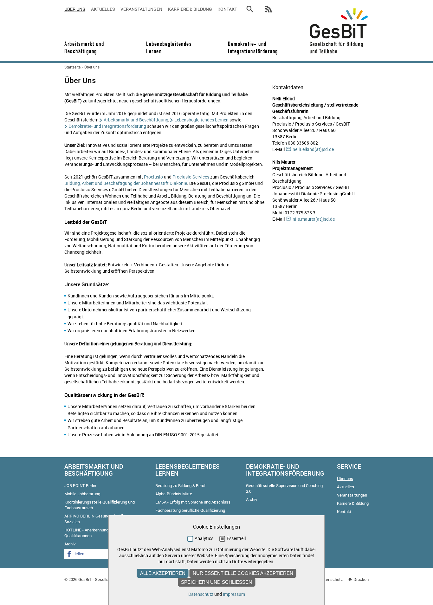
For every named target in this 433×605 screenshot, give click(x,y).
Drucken (361, 579)
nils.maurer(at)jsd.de (314, 219)
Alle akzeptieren (162, 573)
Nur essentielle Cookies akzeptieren (243, 573)
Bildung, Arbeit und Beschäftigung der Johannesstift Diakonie (125, 183)
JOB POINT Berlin (80, 485)
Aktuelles (103, 9)
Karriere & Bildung (190, 9)
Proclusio (153, 177)
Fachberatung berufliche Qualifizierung (190, 510)
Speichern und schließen (216, 582)
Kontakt (227, 9)
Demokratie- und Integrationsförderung (251, 47)
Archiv (70, 544)
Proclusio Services (190, 177)
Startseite (72, 66)
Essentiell (236, 538)
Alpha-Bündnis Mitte (173, 494)
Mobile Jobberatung (82, 494)
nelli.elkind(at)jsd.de (313, 149)
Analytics (204, 538)
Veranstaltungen (141, 9)
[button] (89, 554)
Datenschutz (331, 579)
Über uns (74, 9)
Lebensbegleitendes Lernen (169, 47)
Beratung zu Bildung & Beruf (180, 485)
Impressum (234, 594)
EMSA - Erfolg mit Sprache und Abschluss (192, 502)
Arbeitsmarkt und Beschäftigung (84, 47)
